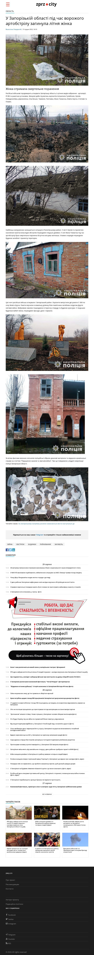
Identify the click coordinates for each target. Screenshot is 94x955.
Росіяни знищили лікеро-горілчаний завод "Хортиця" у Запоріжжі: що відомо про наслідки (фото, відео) (47, 759)
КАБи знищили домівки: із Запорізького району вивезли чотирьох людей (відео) (39, 754)
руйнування (45, 544)
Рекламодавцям (12, 884)
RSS (9, 943)
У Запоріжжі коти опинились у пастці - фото (25, 592)
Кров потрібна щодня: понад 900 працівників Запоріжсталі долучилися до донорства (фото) (44, 698)
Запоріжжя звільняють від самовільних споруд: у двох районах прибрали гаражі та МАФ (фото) (44, 749)
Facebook (12, 915)
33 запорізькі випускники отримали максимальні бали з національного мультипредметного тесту (45, 568)
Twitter (11, 919)
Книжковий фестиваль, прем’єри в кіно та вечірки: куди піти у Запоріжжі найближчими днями (46, 787)
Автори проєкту (12, 899)
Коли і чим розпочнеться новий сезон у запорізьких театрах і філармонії (37, 667)
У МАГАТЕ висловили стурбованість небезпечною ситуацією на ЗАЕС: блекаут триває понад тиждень (46, 573)
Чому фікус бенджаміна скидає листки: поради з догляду (30, 577)
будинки (32, 544)
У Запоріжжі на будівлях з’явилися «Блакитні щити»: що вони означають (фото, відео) (40, 768)
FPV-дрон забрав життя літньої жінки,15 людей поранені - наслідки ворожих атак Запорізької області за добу (49, 672)
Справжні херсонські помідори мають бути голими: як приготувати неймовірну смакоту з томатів (45, 587)
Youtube (11, 939)
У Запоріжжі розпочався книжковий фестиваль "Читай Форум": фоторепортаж (40, 682)
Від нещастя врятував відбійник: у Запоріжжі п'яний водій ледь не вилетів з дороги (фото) (42, 724)
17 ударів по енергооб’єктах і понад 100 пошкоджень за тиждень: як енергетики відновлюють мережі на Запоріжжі (47, 704)
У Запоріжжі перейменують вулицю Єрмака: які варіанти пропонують (35, 780)
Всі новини (47, 794)
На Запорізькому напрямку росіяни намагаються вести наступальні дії (46, 524)
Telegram (39, 535)
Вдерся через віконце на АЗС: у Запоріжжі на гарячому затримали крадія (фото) (38, 735)
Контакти (10, 889)
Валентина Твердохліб (13, 29)
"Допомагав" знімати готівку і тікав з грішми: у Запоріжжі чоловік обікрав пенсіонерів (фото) (43, 714)
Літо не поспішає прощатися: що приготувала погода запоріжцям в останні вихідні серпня (42, 709)
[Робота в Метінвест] (47, 630)
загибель (59, 544)
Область (10, 11)
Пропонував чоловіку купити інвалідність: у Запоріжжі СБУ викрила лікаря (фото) (39, 744)
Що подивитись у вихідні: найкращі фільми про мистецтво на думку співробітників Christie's (45, 677)
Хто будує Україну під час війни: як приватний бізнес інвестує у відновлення (37, 719)
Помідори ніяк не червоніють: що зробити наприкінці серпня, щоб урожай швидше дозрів (42, 764)
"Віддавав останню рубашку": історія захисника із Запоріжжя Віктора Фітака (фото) (41, 686)
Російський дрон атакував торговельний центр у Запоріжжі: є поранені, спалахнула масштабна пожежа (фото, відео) (47, 774)
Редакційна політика (14, 904)
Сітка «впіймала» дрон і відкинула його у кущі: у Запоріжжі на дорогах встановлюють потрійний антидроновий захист (44, 729)
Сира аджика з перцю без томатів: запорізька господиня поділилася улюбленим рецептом (42, 740)
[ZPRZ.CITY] (46, 4)
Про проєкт (10, 880)
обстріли (20, 544)
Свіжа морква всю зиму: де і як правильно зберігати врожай (31, 693)
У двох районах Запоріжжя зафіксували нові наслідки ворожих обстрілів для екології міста (42, 582)
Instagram (12, 923)
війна (9, 544)
